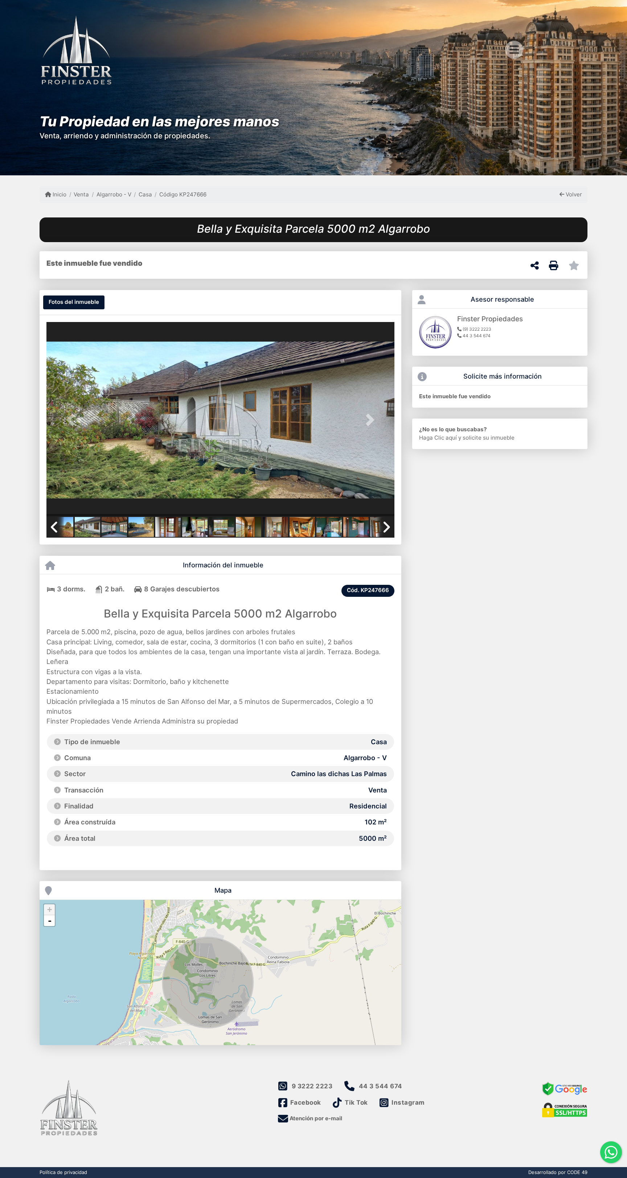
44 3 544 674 (380, 1086)
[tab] (73, 302)
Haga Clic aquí (438, 437)
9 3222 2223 (312, 1086)
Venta (81, 194)
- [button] (49, 921)
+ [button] (49, 909)
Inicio (58, 194)
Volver (573, 194)
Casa (145, 194)
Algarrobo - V (114, 194)
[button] (72, 420)
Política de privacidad (63, 1172)
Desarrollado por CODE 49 (557, 1172)
